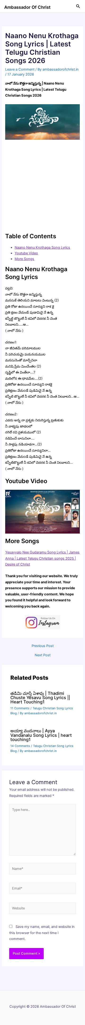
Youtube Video (26, 253)
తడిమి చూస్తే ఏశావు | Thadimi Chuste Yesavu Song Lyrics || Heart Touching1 (40, 697)
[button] (78, 6)
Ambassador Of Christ (27, 7)
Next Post (43, 655)
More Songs (24, 259)
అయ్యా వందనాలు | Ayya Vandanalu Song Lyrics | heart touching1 (41, 735)
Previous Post (43, 646)
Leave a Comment (19, 69)
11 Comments (20, 708)
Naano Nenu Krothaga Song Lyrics (42, 247)
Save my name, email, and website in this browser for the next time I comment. (42, 933)
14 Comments (20, 746)
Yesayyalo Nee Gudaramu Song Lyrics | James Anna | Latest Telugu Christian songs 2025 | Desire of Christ (42, 558)
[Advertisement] (42, 186)
